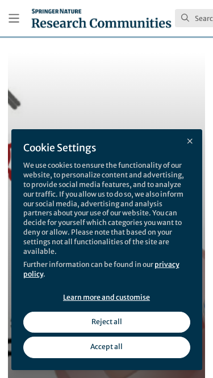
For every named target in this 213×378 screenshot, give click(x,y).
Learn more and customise (106, 297)
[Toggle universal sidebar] (14, 18)
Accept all (106, 346)
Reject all (106, 321)
